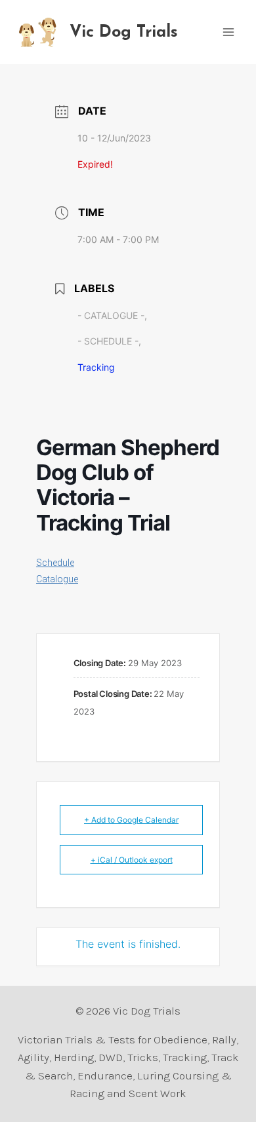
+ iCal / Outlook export (132, 860)
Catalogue (57, 579)
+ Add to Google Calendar (131, 820)
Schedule (55, 562)
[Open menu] (228, 32)
